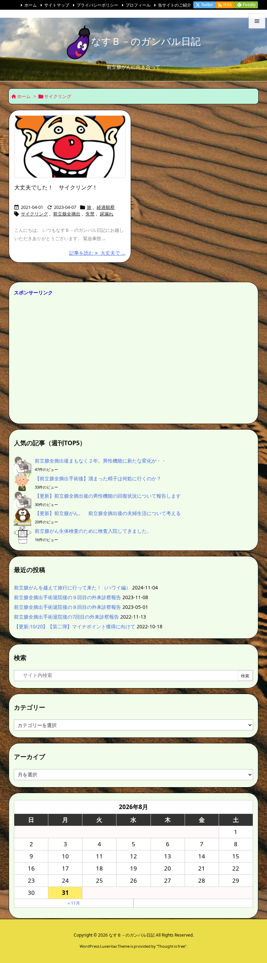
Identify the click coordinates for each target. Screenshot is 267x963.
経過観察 (106, 207)
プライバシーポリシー (97, 5)
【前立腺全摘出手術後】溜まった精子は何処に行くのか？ (98, 478)
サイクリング (34, 214)
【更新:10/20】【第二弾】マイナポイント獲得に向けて (74, 626)
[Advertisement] (133, 358)
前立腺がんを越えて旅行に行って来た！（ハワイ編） (72, 587)
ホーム (30, 5)
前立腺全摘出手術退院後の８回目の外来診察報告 (67, 607)
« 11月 (74, 903)
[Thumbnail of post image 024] (70, 146)
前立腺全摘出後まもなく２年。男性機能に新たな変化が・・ (100, 460)
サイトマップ (56, 5)
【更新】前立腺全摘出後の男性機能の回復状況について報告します (108, 495)
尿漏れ (106, 214)
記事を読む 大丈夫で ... (97, 253)
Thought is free (171, 946)
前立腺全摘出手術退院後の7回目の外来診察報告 (66, 616)
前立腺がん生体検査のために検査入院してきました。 (93, 531)
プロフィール (138, 5)
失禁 (90, 214)
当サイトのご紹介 (174, 5)
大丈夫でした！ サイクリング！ (56, 187)
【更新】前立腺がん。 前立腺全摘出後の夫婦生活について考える (108, 513)
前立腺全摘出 (66, 214)
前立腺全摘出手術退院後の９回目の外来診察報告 (67, 597)
